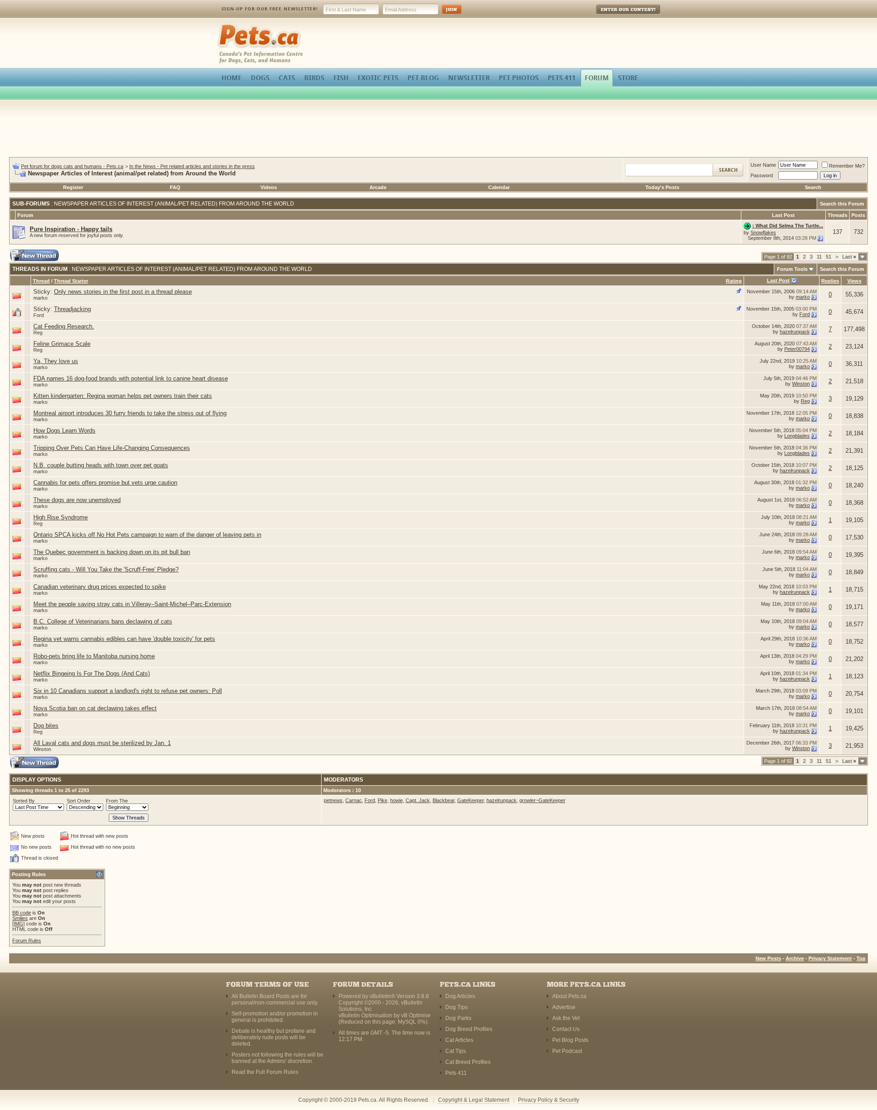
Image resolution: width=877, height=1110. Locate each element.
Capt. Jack (418, 800)
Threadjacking (72, 309)
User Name (763, 165)
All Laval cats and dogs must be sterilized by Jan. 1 (102, 743)
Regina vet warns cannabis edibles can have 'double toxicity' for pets (124, 638)
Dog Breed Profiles (468, 1029)
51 (828, 256)
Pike (382, 800)
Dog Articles (460, 996)
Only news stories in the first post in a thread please (123, 291)
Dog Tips (456, 1007)
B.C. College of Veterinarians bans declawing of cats (102, 621)
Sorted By (24, 800)
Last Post (778, 280)
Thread (41, 281)
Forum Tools (792, 269)
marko (40, 298)
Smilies (20, 918)
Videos (268, 187)
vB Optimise (416, 1015)
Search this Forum (842, 203)
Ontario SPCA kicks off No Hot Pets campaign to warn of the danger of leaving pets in (147, 534)
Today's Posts (662, 187)
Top (861, 958)
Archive (795, 958)
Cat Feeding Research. (63, 326)
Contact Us (566, 1029)
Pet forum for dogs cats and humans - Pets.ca (72, 166)
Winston (801, 383)
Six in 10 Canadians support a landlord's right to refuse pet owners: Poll (127, 690)
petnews (333, 800)
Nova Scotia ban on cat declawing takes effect (95, 708)
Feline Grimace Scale (61, 343)
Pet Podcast (567, 1051)
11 (819, 256)
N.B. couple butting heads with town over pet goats (100, 465)
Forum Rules (26, 940)
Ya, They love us (55, 361)
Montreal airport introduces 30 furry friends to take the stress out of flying (130, 413)
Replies (830, 281)
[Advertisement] (438, 129)
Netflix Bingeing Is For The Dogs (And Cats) (91, 673)
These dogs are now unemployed (77, 500)
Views (854, 281)
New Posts (768, 958)
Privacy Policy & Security (548, 1100)
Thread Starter (71, 281)
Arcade (378, 187)
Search (813, 187)
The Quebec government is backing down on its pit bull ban (111, 552)
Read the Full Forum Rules (265, 1072)
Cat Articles (459, 1040)
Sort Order (78, 800)
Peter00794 (797, 349)
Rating (734, 281)
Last (849, 256)
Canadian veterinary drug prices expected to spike (99, 586)
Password (761, 175)
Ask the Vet (566, 1018)
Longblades (797, 436)
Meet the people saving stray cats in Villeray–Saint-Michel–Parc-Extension (132, 604)
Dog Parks (458, 1018)
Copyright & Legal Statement (473, 1100)
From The (117, 800)
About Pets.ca (569, 996)
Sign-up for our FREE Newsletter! (270, 8)
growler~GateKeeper (542, 800)
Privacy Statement (830, 958)
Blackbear (443, 800)
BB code (21, 912)
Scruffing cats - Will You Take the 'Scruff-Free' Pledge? (106, 569)
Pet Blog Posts (570, 1040)
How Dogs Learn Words (64, 430)
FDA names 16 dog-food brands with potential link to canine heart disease (130, 378)
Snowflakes (763, 232)
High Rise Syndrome (60, 517)
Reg (37, 332)
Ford (38, 315)
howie (396, 800)
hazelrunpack (795, 331)
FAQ (175, 187)
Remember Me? (847, 166)
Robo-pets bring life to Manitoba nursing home (94, 656)
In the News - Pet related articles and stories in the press (192, 166)
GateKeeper (470, 800)
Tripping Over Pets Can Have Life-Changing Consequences (111, 447)
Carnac (353, 800)
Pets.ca (227, 25)
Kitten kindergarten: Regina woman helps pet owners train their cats (122, 395)
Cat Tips (455, 1051)
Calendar (499, 187)
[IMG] (18, 923)
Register (73, 187)
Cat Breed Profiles (468, 1062)
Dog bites (45, 725)
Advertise (564, 1007)
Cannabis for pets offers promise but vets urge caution (105, 482)
